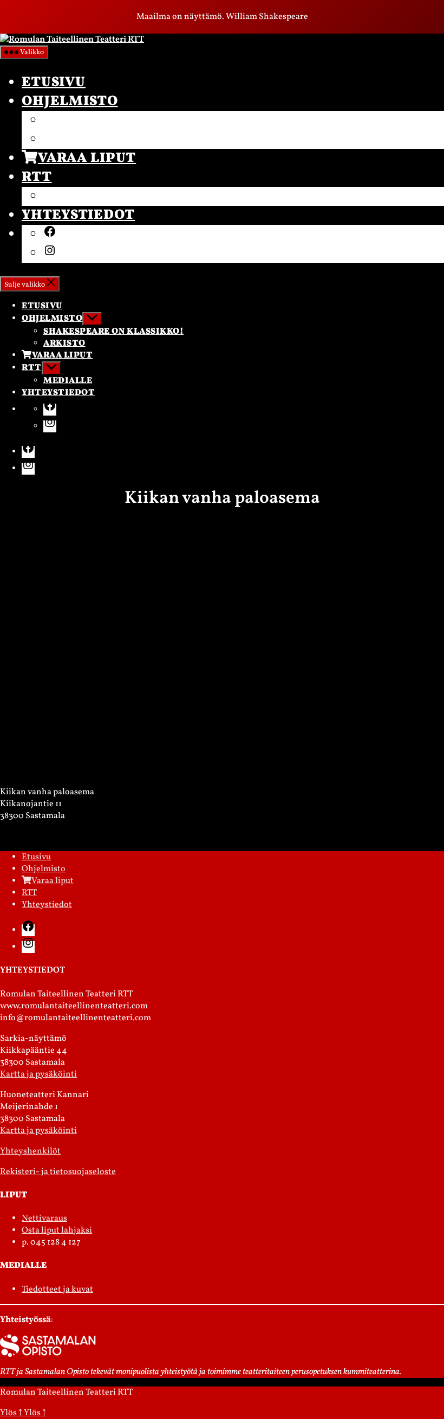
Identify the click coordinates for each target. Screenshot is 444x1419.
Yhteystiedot (78, 215)
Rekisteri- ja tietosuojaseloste (58, 1172)
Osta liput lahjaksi (57, 1230)
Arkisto (76, 139)
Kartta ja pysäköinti (38, 1074)
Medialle (82, 196)
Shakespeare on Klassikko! (157, 120)
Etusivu (54, 82)
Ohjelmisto (70, 101)
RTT (37, 177)
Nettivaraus (44, 1218)
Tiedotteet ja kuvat (57, 1289)
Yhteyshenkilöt (30, 1151)
